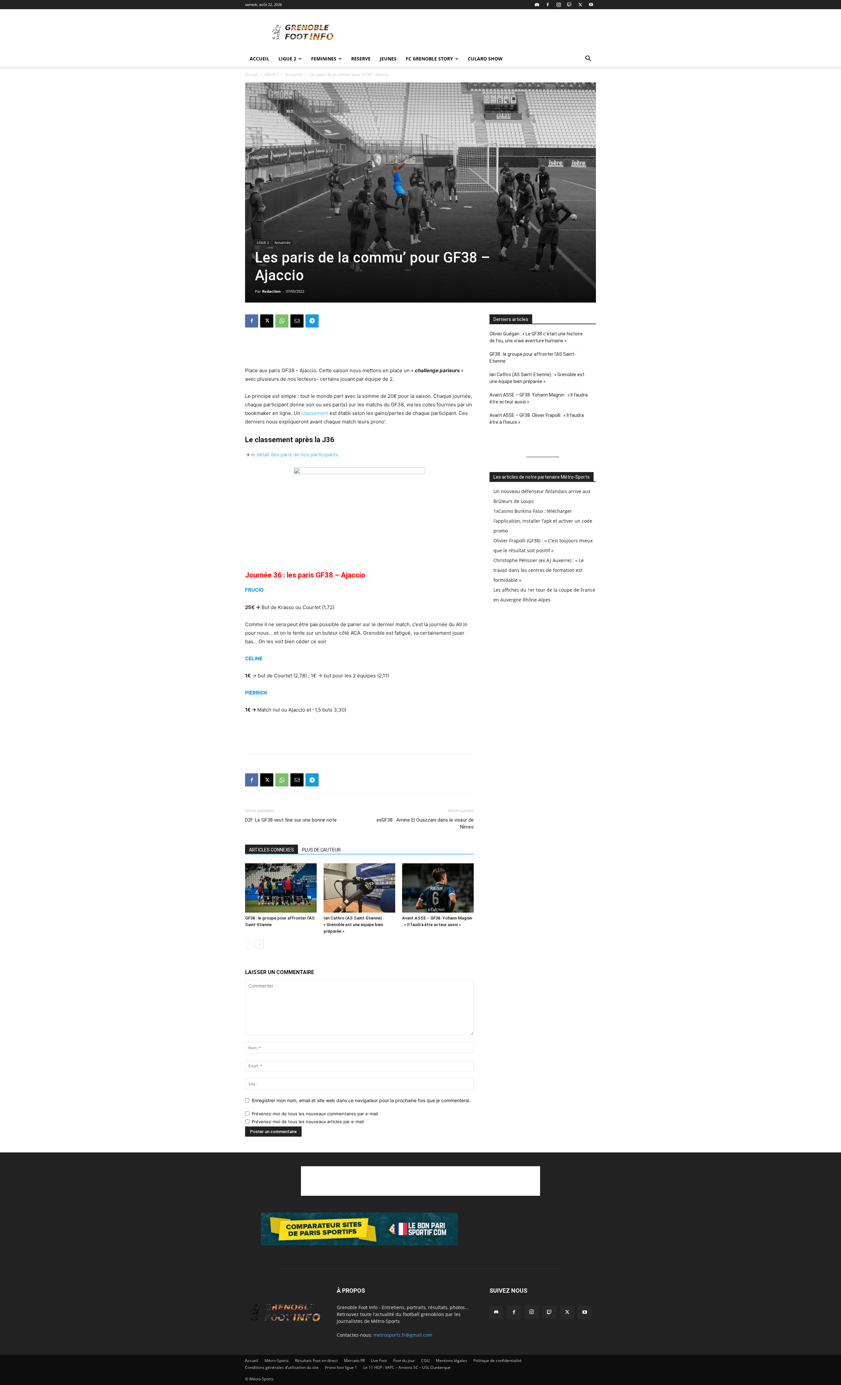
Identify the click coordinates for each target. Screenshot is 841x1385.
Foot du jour (404, 1360)
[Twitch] (569, 4)
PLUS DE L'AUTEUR (321, 849)
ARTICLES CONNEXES (271, 849)
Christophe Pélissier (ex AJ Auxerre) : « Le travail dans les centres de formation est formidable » (538, 570)
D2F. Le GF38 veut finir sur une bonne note (291, 820)
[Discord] (537, 4)
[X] (580, 4)
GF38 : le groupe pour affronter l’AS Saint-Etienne (532, 358)
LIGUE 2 (287, 59)
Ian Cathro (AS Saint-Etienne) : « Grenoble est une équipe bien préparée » (354, 925)
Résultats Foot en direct (316, 1360)
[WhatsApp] (281, 321)
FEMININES (323, 59)
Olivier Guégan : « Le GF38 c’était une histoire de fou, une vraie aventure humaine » (536, 337)
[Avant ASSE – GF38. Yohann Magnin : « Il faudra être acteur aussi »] (438, 888)
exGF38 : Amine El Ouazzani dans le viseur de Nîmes (425, 823)
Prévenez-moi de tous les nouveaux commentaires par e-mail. (315, 1113)
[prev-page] (249, 944)
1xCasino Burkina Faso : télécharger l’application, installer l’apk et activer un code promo (542, 521)
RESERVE (361, 59)
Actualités (294, 74)
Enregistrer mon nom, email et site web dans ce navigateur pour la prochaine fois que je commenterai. (361, 1100)
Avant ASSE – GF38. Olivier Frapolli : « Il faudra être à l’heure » (536, 419)
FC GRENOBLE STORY (429, 59)
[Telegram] (312, 321)
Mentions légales (451, 1360)
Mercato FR (354, 1360)
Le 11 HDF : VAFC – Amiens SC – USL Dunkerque (407, 1367)
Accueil (259, 59)
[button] (588, 59)
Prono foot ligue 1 (341, 1367)
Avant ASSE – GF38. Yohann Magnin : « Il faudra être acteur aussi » (538, 398)
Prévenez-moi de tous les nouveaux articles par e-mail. (308, 1121)
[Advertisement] (476, 33)
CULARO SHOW (485, 59)
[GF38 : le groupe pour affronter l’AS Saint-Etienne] (281, 888)
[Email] (297, 321)
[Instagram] (558, 4)
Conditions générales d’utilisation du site (282, 1367)
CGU (425, 1360)
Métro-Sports (276, 1360)
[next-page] (260, 944)
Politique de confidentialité (497, 1360)
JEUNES (388, 59)
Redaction (271, 291)
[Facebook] (548, 4)
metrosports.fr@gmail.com (403, 1335)
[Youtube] (591, 4)
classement (314, 413)
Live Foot (379, 1360)
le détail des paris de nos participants (294, 454)
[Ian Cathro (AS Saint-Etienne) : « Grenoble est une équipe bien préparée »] (359, 888)
